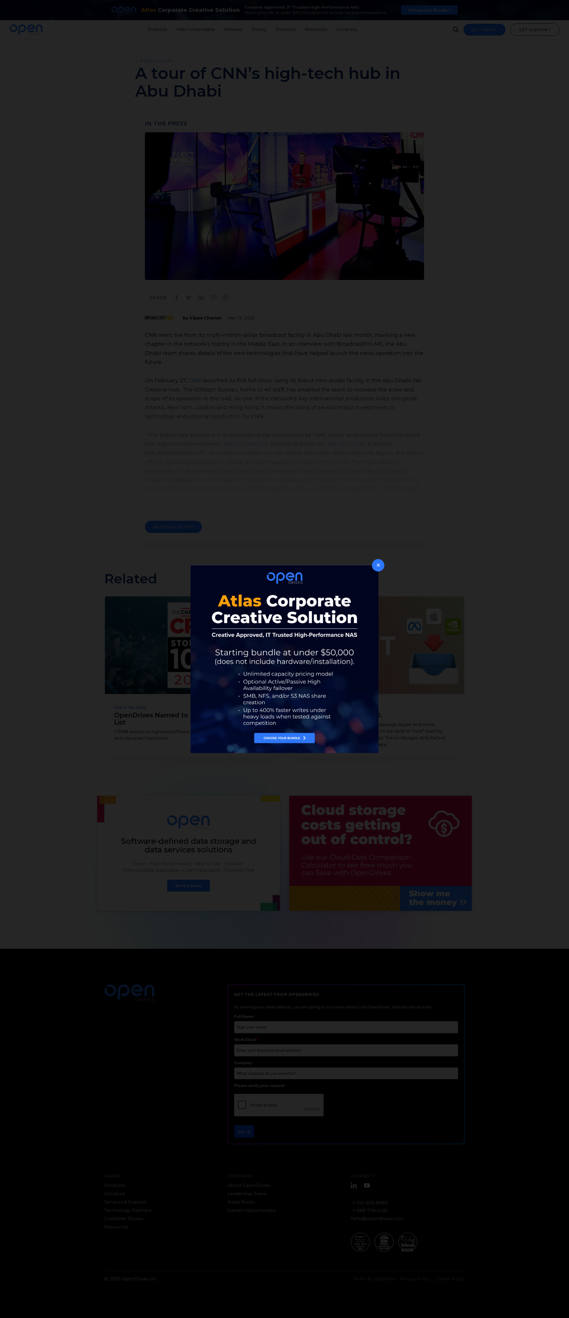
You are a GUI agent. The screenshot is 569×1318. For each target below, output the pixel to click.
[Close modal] (378, 565)
